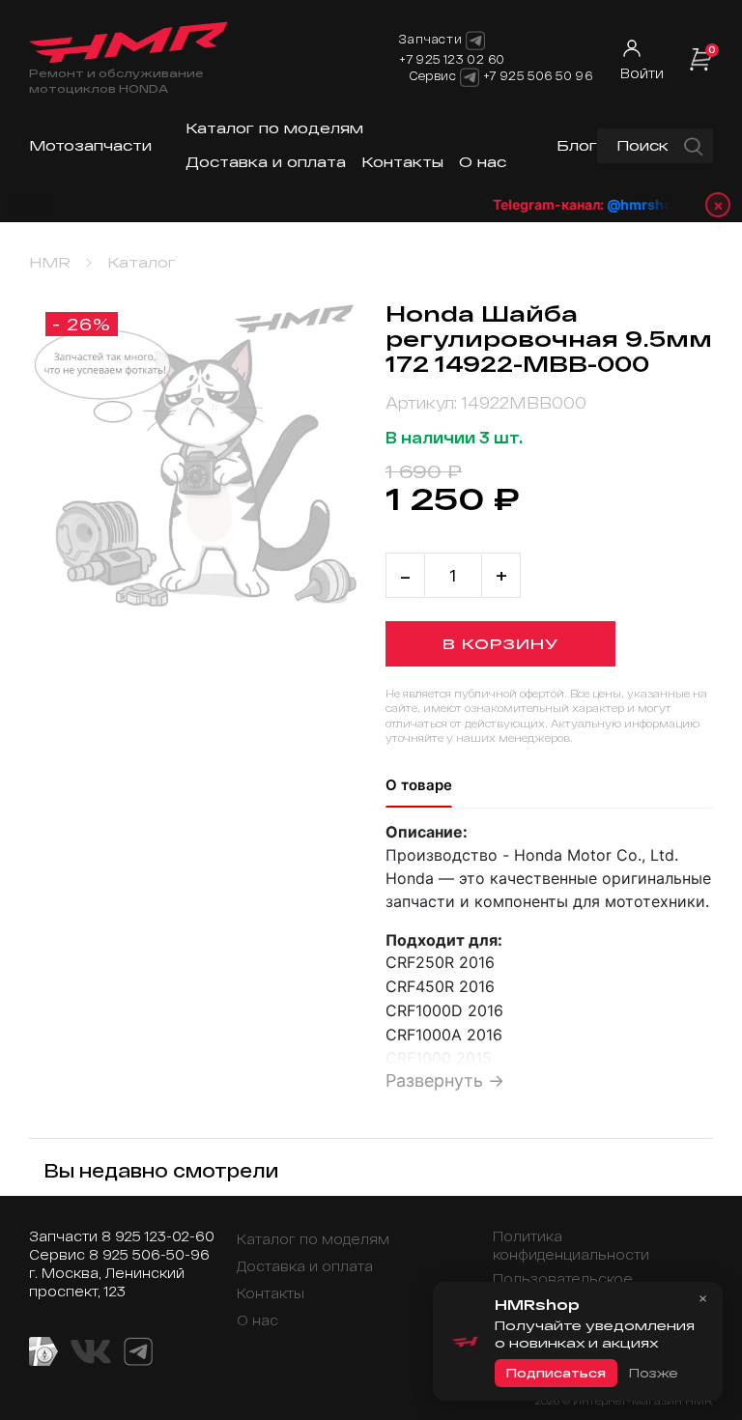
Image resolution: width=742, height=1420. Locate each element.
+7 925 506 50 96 (538, 75)
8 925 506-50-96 (149, 1254)
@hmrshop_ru (649, 204)
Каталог (141, 262)
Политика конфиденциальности (571, 1245)
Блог (576, 145)
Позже (653, 1372)
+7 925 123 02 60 (452, 59)
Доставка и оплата (266, 162)
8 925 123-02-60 (157, 1236)
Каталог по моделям (274, 128)
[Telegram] (469, 77)
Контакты (402, 162)
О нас (482, 162)
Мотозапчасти (90, 145)
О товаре (418, 785)
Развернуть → (444, 1080)
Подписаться (556, 1372)
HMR (50, 262)
